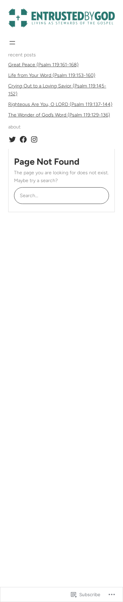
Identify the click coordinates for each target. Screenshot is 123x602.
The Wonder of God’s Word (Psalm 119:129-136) (59, 115)
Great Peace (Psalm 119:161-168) (43, 65)
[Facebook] (23, 139)
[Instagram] (34, 139)
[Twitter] (12, 139)
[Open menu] (12, 43)
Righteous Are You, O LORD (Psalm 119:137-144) (60, 104)
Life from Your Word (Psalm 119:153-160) (51, 75)
